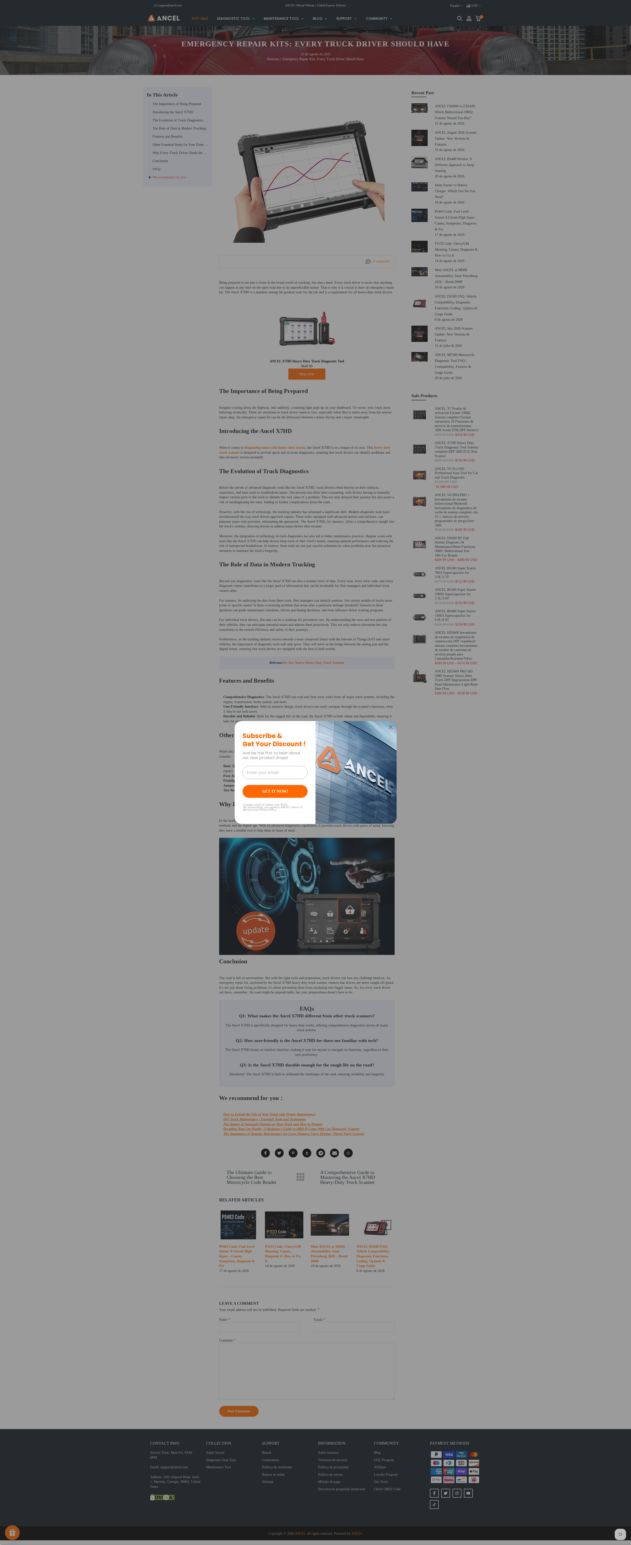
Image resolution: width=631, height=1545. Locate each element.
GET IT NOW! (275, 791)
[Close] (391, 727)
